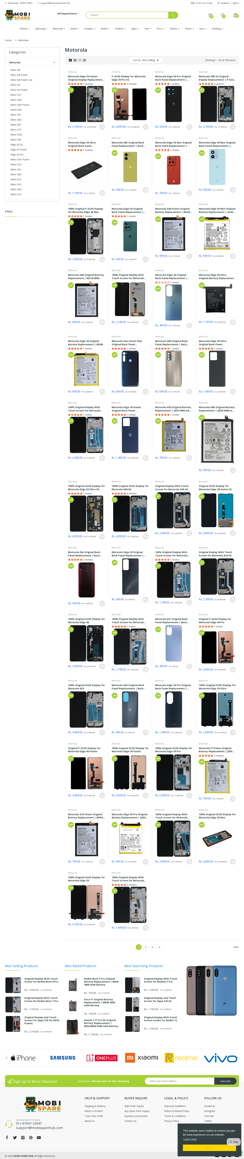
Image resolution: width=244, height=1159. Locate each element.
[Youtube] (88, 579)
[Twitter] (64, 579)
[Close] (186, 574)
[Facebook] (56, 579)
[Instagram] (72, 579)
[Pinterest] (80, 579)
